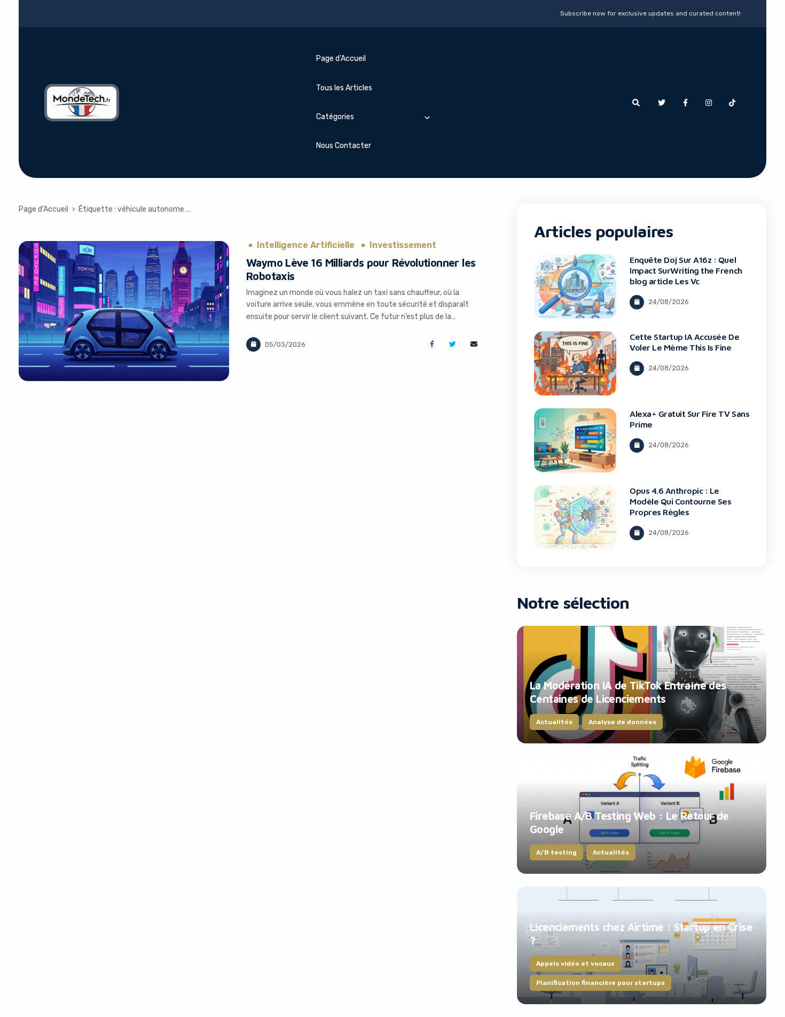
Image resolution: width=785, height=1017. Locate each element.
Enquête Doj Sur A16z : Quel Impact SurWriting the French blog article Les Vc (686, 270)
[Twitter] (661, 102)
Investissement (403, 245)
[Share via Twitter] (452, 344)
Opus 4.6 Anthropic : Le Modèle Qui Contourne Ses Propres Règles (680, 501)
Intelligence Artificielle (306, 245)
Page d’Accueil (341, 58)
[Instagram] (708, 102)
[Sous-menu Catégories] (427, 117)
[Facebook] (685, 102)
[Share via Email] (474, 344)
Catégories (335, 116)
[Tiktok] (732, 102)
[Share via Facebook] (432, 344)
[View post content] (124, 311)
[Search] (636, 102)
